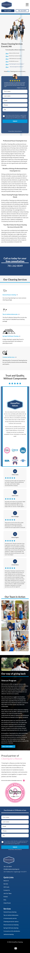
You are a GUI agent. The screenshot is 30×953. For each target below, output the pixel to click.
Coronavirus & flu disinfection (12, 931)
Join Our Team (7, 893)
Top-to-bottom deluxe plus (11, 915)
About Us (6, 880)
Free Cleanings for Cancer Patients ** (16, 64)
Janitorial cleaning (9, 934)
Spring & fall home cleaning (11, 928)
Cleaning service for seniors (11, 921)
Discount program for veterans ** (17, 66)
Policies (6, 896)
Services (6, 884)
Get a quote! (7, 10)
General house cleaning (10, 912)
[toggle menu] (27, 4)
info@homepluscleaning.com (11, 869)
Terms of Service (18, 131)
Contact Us (7, 890)
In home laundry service (10, 918)
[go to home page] (11, 4)
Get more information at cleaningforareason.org (11, 780)
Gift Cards (6, 887)
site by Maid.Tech (15, 944)
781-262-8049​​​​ (22, 10)
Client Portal (7, 903)
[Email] (16, 948)
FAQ (5, 900)
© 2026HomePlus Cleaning (15, 942)
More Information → (8, 746)
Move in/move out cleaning (11, 924)
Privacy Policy (11, 131)
